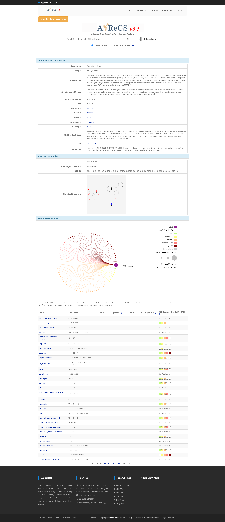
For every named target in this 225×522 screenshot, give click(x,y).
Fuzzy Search (101, 45)
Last (118, 463)
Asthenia (42, 399)
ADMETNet (120, 489)
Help (74, 518)
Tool (57, 518)
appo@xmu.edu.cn (49, 2)
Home (42, 518)
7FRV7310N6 (91, 143)
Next (114, 463)
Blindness (43, 409)
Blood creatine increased (49, 422)
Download (66, 518)
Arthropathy (44, 388)
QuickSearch (151, 39)
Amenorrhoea (45, 348)
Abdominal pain (45, 323)
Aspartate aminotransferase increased (51, 393)
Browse (50, 518)
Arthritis (42, 383)
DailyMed (120, 500)
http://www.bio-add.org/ (95, 502)
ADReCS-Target (123, 485)
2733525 (90, 122)
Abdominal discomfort (48, 318)
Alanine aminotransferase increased (50, 338)
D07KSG (90, 127)
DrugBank (120, 503)
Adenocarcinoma (46, 327)
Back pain (43, 404)
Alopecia (42, 344)
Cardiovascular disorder (49, 459)
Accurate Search (122, 45)
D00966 (90, 113)
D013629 (90, 117)
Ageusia (42, 332)
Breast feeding (45, 441)
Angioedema (44, 363)
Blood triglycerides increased (51, 432)
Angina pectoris (45, 357)
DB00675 (90, 108)
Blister (41, 413)
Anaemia (42, 353)
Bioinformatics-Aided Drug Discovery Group (127, 518)
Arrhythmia (43, 374)
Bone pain (43, 436)
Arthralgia (43, 378)
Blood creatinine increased (50, 427)
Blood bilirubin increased (49, 418)
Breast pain (43, 450)
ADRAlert (119, 492)
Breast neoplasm (46, 445)
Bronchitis (43, 455)
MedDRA (119, 496)
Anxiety (42, 369)
